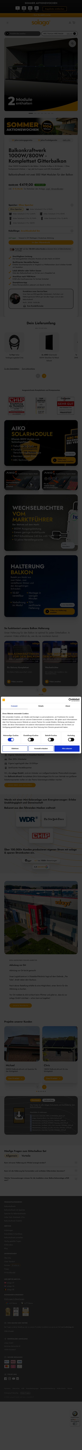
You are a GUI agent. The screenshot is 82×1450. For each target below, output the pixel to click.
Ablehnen (15, 748)
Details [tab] (41, 706)
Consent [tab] (14, 706)
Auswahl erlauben (41, 748)
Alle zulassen (67, 748)
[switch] (31, 739)
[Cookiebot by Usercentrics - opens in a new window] (70, 699)
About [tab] (67, 706)
